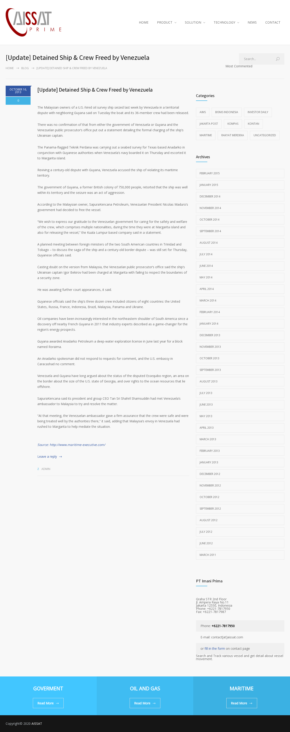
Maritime (206, 135)
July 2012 (206, 532)
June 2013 (206, 404)
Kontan (253, 124)
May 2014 (206, 277)
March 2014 (208, 300)
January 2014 (209, 324)
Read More (45, 703)
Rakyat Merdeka (232, 135)
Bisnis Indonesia (226, 112)
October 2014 (209, 219)
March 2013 (208, 439)
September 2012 (210, 509)
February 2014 (210, 312)
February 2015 (210, 173)
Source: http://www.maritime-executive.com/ (71, 445)
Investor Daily (258, 112)
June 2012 (206, 543)
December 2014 (210, 196)
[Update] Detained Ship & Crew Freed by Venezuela (95, 89)
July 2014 (206, 254)
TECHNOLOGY (224, 22)
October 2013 (209, 358)
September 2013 (210, 370)
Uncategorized (265, 135)
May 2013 (206, 416)
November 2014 (210, 208)
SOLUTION (193, 22)
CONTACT (272, 22)
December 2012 (210, 474)
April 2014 (207, 289)
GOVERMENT (48, 688)
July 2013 (206, 393)
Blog (25, 68)
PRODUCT (164, 22)
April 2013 (207, 428)
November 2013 (210, 347)
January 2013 (209, 462)
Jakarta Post (209, 124)
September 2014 (210, 231)
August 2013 (209, 381)
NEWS (252, 22)
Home (10, 68)
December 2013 (210, 335)
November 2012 (210, 485)
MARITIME (242, 688)
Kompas (232, 124)
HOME (143, 22)
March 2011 (208, 555)
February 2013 (210, 451)
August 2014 (209, 243)
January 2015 (209, 185)
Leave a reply (47, 456)
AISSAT (36, 723)
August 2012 (209, 520)
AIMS (203, 112)
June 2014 (206, 266)
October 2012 (209, 497)
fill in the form (215, 648)
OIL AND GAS (145, 688)
